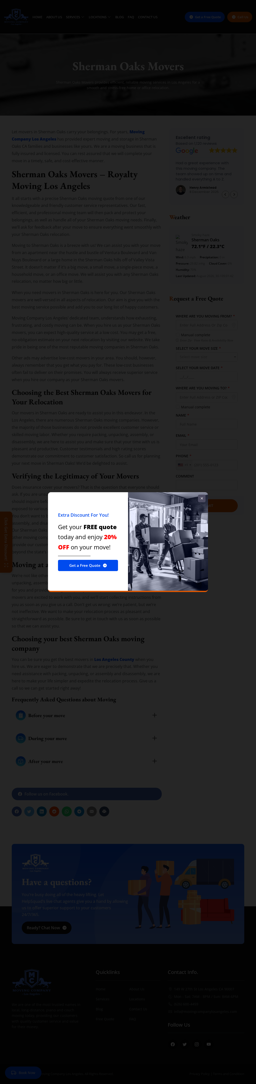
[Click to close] (202, 498)
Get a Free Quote (84, 565)
